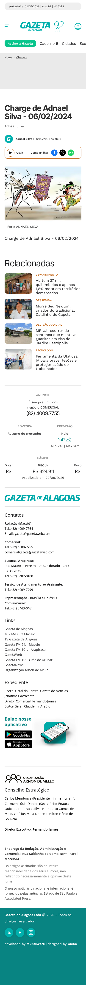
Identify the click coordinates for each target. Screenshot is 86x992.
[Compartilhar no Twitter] (62, 152)
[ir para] (55, 733)
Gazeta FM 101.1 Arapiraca (25, 649)
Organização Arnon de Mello (26, 670)
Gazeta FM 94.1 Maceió (22, 644)
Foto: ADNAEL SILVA (22, 226)
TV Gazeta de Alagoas (21, 639)
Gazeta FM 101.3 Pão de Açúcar (29, 660)
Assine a (20, 43)
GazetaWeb (13, 654)
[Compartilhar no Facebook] (54, 152)
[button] (78, 26)
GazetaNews (14, 665)
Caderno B (49, 43)
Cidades (69, 43)
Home (8, 57)
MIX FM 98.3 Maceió (20, 634)
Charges (21, 57)
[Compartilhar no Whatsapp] (71, 152)
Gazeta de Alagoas (19, 629)
